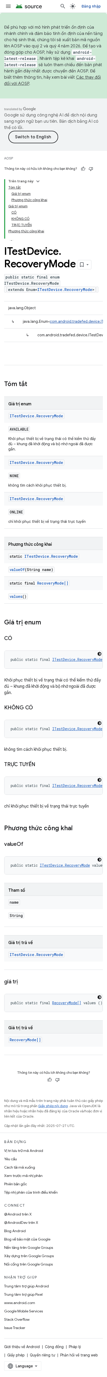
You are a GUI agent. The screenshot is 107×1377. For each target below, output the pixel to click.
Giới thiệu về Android (22, 1347)
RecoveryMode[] (52, 583)
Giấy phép (16, 1355)
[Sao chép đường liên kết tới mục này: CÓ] (17, 639)
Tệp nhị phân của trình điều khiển (31, 1192)
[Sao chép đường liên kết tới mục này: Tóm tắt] (32, 384)
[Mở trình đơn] (8, 6)
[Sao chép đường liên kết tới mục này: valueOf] (28, 844)
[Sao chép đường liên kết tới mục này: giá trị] (23, 982)
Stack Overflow (17, 1319)
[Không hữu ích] (91, 169)
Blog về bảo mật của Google (27, 1239)
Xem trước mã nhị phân (23, 1175)
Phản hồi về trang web (79, 1355)
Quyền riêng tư (42, 1355)
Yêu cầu (10, 1159)
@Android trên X (18, 1214)
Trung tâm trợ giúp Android (26, 1286)
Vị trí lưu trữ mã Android (23, 1150)
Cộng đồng (54, 1347)
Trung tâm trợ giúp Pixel (23, 1294)
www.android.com (19, 1302)
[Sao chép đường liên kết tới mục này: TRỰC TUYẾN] (40, 765)
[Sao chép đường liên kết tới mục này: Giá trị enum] (46, 623)
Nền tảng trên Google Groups (28, 1247)
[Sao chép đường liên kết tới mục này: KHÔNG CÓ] (38, 708)
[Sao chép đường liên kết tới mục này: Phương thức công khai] (78, 829)
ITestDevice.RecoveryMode (64, 289)
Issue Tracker (14, 1327)
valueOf (17, 569)
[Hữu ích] (83, 169)
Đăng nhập (91, 6)
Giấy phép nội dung (53, 1106)
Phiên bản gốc (15, 1184)
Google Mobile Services (23, 1311)
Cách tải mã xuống (19, 1167)
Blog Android (15, 1231)
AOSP (8, 158)
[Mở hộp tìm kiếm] (63, 6)
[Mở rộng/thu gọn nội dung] (38, 181)
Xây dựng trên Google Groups (29, 1256)
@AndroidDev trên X (21, 1222)
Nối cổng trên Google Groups (28, 1264)
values (16, 596)
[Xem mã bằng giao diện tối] (99, 654)
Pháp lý (75, 1347)
